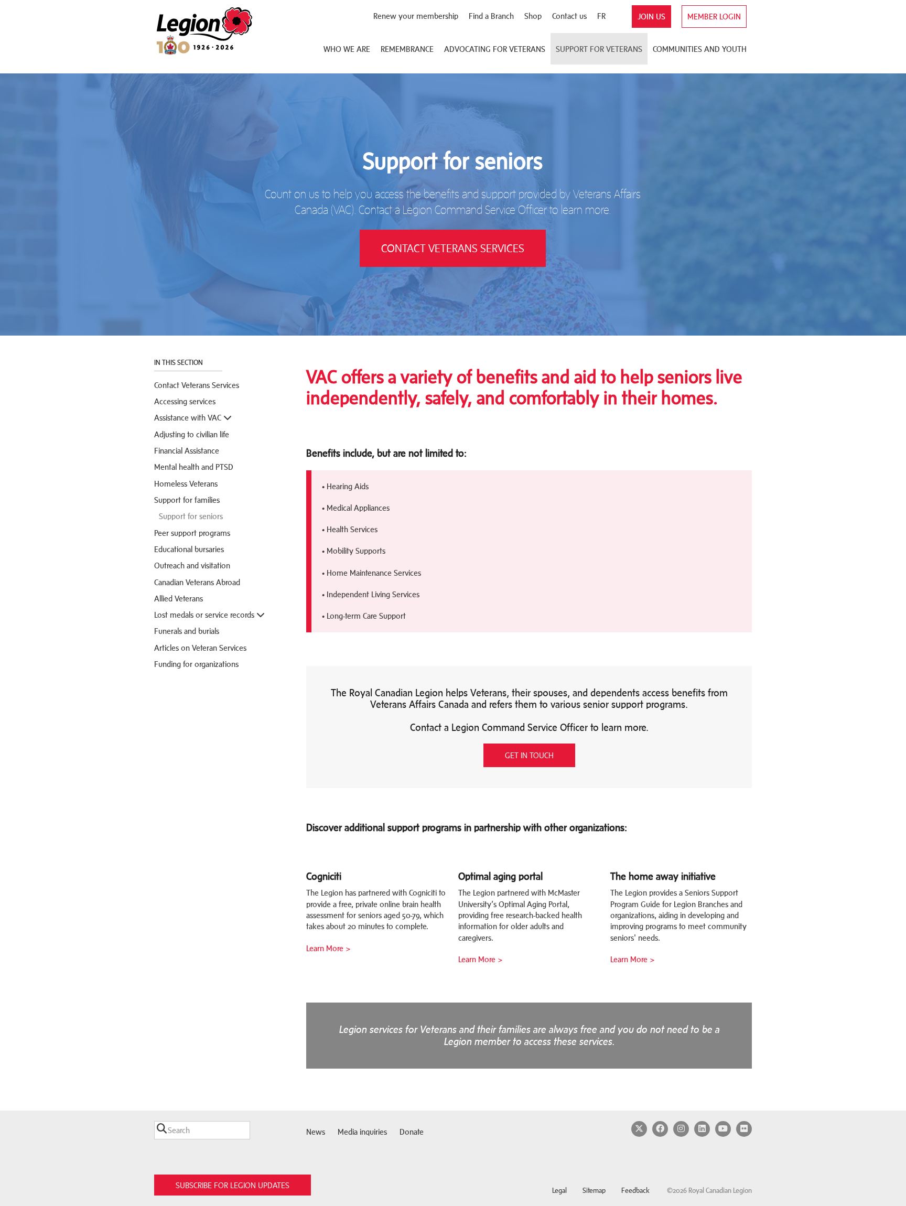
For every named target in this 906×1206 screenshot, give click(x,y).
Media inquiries (362, 1131)
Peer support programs (192, 533)
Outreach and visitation (192, 565)
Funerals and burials (186, 631)
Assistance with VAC (188, 417)
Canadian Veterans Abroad (197, 582)
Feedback (635, 1190)
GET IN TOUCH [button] (529, 755)
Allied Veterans (178, 598)
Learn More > (328, 948)
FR (601, 16)
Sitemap (594, 1190)
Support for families (187, 500)
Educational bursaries (189, 549)
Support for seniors (191, 516)
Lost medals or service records (205, 614)
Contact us (569, 16)
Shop (533, 16)
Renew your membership (415, 16)
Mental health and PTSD (193, 466)
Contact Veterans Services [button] (452, 248)
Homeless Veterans (186, 483)
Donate (412, 1131)
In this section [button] (179, 363)
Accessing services (184, 401)
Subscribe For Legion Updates (232, 1185)
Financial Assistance (186, 450)
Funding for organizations (196, 664)
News (315, 1131)
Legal (559, 1190)
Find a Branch (491, 16)
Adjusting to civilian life (191, 434)
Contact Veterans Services (196, 385)
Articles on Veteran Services (200, 647)
